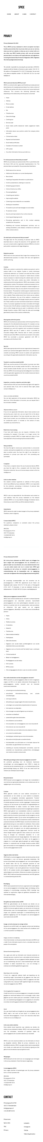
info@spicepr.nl (33, 589)
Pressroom (7, 1119)
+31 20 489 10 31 (9, 1111)
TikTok (26, 1130)
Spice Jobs (7, 1123)
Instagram (27, 1127)
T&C (5, 1126)
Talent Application (29, 1134)
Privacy (6, 1130)
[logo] (21, 7)
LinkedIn (26, 1123)
